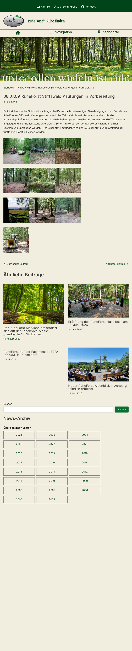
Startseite (8, 87)
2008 (19, 490)
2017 (19, 462)
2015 (85, 462)
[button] (5, 59)
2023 (19, 444)
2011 (19, 480)
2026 (19, 434)
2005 (19, 499)
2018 (85, 453)
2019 (52, 453)
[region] (66, 59)
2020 (19, 453)
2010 (52, 480)
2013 (52, 471)
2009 (85, 480)
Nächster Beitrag (117, 264)
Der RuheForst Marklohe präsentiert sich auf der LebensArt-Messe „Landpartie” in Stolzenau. (30, 331)
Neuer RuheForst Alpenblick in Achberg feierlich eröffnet (97, 387)
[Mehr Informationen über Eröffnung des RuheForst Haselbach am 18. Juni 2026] (98, 300)
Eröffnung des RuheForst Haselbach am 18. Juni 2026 (98, 323)
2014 (19, 471)
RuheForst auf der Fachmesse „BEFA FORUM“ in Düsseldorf (30, 353)
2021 (85, 444)
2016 (52, 462)
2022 (52, 444)
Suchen (7, 403)
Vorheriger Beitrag (16, 264)
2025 (52, 434)
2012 (85, 471)
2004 (52, 499)
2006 (85, 490)
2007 (52, 490)
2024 (85, 434)
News (21, 87)
